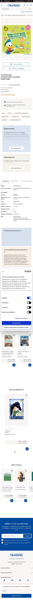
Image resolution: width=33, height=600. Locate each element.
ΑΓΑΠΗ (20, 264)
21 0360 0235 (29, 1)
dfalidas (5, 258)
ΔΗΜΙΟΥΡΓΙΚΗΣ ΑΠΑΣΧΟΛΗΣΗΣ (19, 15)
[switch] (29, 302)
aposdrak (10, 256)
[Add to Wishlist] (14, 335)
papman (27, 264)
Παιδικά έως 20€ (15, 116)
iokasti (14, 256)
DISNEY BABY (6, 91)
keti (19, 262)
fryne (26, 256)
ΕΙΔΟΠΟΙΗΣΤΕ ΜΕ (16, 596)
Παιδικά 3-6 (4, 120)
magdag (6, 255)
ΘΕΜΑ (6, 15)
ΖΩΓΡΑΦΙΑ (23, 262)
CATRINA (16, 264)
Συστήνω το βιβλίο (17, 64)
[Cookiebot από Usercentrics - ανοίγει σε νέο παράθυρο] (24, 272)
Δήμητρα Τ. (10, 261)
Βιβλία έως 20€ (5, 116)
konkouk (22, 256)
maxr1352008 (7, 262)
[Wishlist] (24, 5)
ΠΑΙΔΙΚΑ (9, 15)
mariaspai (23, 258)
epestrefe (16, 259)
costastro (16, 262)
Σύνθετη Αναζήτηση (26, 12)
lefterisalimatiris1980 (9, 259)
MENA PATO (20, 355)
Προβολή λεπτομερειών (21, 318)
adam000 (6, 256)
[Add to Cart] (14, 365)
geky (24, 264)
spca (14, 261)
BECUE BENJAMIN (6, 355)
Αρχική (2, 15)
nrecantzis (23, 261)
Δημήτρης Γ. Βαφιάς (22, 259)
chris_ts (12, 262)
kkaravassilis (18, 255)
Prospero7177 (11, 264)
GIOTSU (23, 255)
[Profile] (27, 5)
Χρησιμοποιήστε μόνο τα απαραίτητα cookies (16, 327)
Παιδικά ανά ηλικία (26, 116)
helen (27, 261)
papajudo (18, 256)
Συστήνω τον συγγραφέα (18, 68)
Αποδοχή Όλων (16, 323)
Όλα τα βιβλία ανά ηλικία (15, 120)
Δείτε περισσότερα (16, 148)
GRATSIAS (18, 261)
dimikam (19, 258)
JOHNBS (6, 261)
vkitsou (5, 264)
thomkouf (15, 258)
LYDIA (9, 255)
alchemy (13, 255)
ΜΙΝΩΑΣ (7, 89)
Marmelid (10, 258)
